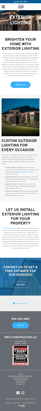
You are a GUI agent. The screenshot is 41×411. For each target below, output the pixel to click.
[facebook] (18, 393)
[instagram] (23, 393)
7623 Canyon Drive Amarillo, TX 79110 (21, 342)
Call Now (20, 285)
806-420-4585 (21, 2)
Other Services (20, 380)
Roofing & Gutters (20, 378)
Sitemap (8, 403)
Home (20, 374)
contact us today (16, 246)
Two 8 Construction (10, 228)
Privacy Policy (16, 403)
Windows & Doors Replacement (20, 376)
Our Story (21, 382)
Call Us (20, 325)
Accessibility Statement (28, 403)
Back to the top (22, 304)
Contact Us (20, 85)
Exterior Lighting (20, 20)
